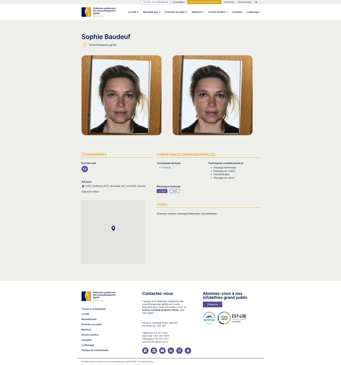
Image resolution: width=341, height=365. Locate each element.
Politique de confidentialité (95, 350)
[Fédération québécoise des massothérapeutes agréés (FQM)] (99, 12)
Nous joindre (244, 2)
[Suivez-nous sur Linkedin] (171, 350)
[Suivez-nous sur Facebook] (145, 350)
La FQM (132, 12)
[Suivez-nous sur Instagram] (179, 350)
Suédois (166, 167)
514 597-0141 (162, 338)
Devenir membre (216, 12)
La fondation (178, 2)
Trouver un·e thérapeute (155, 2)
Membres (197, 12)
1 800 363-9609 (161, 335)
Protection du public (175, 12)
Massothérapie (150, 12)
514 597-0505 (161, 333)
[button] (113, 228)
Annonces (229, 2)
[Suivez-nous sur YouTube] (162, 350)
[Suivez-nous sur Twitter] (154, 350)
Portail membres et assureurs (204, 2)
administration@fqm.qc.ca (155, 341)
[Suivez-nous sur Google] (188, 350)
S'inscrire (212, 304)
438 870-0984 (90, 191)
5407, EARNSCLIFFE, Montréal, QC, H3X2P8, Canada (115, 186)
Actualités (237, 12)
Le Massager (253, 12)
